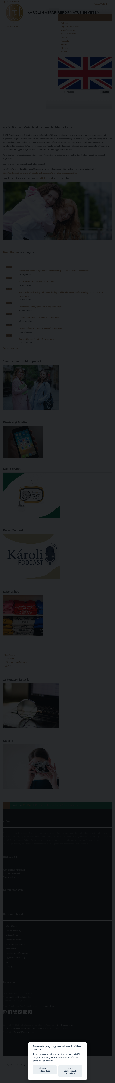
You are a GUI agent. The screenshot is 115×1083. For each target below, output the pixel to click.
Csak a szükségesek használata (70, 1070)
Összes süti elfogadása (44, 1069)
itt (48, 1057)
